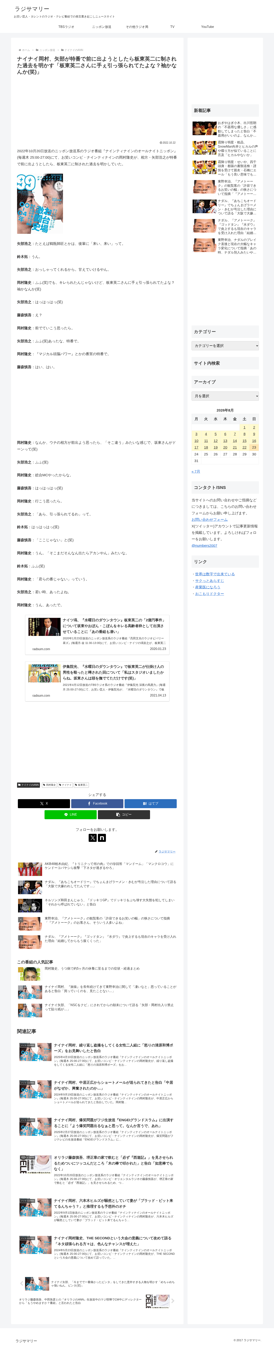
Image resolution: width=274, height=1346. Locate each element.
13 (225, 441)
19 (216, 447)
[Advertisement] (97, 106)
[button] (124, 814)
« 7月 (196, 471)
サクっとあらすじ (209, 581)
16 (254, 441)
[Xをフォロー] (93, 838)
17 (196, 447)
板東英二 (83, 784)
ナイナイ (67, 784)
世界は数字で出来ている (215, 574)
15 (245, 441)
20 (225, 447)
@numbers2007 (204, 546)
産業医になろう (207, 587)
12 (216, 441)
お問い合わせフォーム (210, 520)
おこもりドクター (209, 594)
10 (196, 441)
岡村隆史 (51, 784)
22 (245, 447)
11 (206, 441)
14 (235, 441)
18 (206, 447)
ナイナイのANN (30, 784)
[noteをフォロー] (102, 838)
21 (235, 447)
